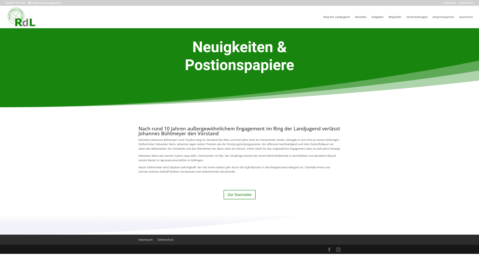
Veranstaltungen (417, 17)
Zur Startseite (239, 194)
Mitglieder (395, 17)
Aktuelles (361, 17)
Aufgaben (377, 17)
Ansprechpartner (443, 17)
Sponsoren (466, 17)
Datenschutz (466, 3)
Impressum (450, 3)
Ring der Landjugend (336, 17)
